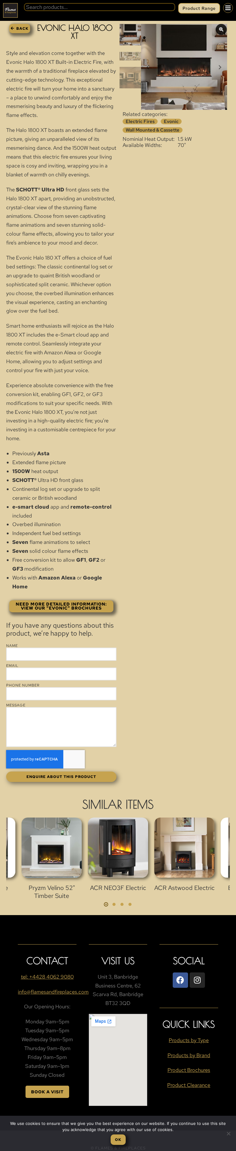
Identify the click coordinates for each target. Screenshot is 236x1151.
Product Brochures (188, 1070)
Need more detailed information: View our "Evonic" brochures (61, 606)
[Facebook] (180, 980)
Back (22, 28)
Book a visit (47, 1092)
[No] (228, 1133)
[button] (106, 904)
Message (16, 705)
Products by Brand (188, 1055)
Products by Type (189, 1040)
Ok (118, 1139)
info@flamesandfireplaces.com (53, 991)
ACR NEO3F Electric (118, 888)
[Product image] (52, 848)
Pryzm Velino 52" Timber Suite (52, 892)
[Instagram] (197, 980)
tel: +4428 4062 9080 (47, 976)
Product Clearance (188, 1085)
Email (12, 666)
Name (12, 646)
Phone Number (23, 685)
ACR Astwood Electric (184, 888)
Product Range (199, 8)
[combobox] (99, 7)
